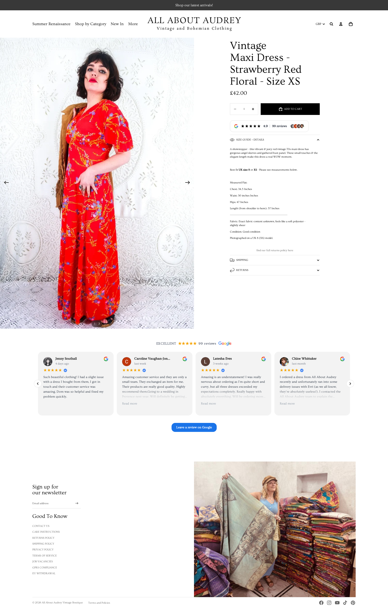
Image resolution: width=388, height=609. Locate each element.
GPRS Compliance (44, 567)
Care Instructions (46, 531)
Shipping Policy (43, 543)
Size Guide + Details (250, 139)
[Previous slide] (5, 183)
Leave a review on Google (194, 427)
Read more (129, 404)
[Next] (350, 383)
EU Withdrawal (43, 573)
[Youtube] (337, 602)
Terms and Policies (99, 602)
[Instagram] (329, 602)
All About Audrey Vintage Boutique (62, 602)
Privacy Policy (42, 549)
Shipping (242, 260)
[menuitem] (133, 24)
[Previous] (38, 383)
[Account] (341, 24)
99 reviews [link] (279, 126)
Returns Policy (43, 537)
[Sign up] (77, 503)
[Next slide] (189, 183)
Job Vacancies (42, 561)
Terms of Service (44, 555)
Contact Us (40, 526)
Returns (242, 270)
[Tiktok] (345, 602)
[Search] (331, 24)
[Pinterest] (353, 602)
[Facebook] (321, 602)
